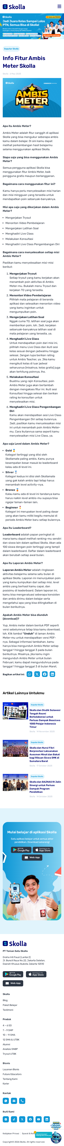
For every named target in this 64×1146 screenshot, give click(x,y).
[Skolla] (6, 1101)
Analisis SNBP (10, 1049)
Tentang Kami (10, 1079)
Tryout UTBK (9, 1053)
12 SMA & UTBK (11, 1039)
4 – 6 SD (7, 1025)
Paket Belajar (10, 1005)
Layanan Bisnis (11, 1069)
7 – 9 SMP (8, 1030)
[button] (59, 7)
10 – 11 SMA (9, 1034)
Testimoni (8, 1009)
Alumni (6, 1044)
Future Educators (12, 1074)
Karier (6, 1083)
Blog (5, 1000)
